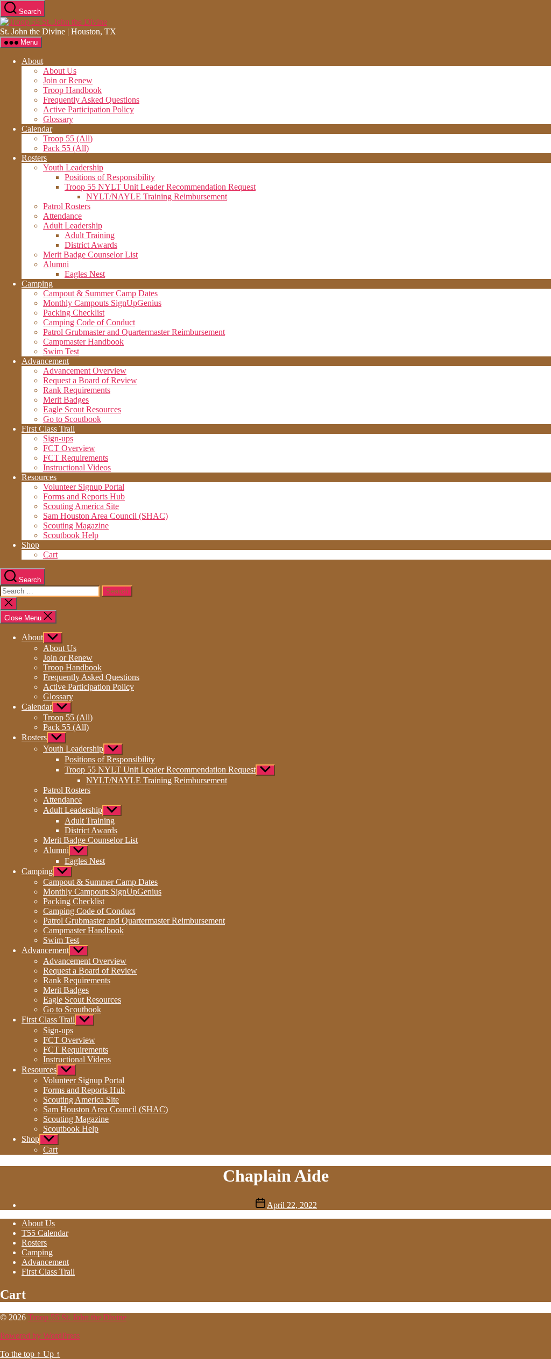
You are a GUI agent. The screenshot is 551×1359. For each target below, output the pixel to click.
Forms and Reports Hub (84, 496)
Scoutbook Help (70, 535)
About (32, 61)
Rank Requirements (76, 390)
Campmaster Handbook (83, 341)
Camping (37, 283)
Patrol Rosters (66, 206)
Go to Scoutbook (72, 419)
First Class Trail (48, 428)
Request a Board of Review (90, 380)
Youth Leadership (73, 167)
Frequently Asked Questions (91, 99)
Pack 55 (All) (66, 148)
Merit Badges (66, 399)
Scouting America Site (81, 506)
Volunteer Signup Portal (83, 486)
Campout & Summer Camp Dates (100, 293)
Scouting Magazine (76, 525)
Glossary (58, 119)
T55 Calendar (45, 1233)
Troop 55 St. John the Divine (77, 1317)
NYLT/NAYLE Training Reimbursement (156, 196)
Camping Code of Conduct (89, 322)
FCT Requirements (75, 457)
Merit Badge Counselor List (90, 254)
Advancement (45, 361)
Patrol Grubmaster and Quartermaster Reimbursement (134, 332)
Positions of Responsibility (110, 177)
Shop (30, 544)
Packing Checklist (73, 312)
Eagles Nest (85, 273)
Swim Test (61, 351)
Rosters (34, 157)
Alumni (56, 264)
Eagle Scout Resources (82, 409)
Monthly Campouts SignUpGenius (102, 302)
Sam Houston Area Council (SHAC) (105, 515)
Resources (39, 477)
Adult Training (90, 235)
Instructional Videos (77, 467)
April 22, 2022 (292, 1205)
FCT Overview (69, 448)
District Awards (91, 244)
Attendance (62, 215)
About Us (59, 70)
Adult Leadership (72, 225)
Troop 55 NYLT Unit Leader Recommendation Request (160, 186)
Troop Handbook (72, 90)
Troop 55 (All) (68, 138)
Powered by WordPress (40, 1335)
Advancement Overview (84, 370)
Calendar (37, 128)
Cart (50, 554)
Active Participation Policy (88, 109)
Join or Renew (68, 80)
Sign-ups (58, 438)
